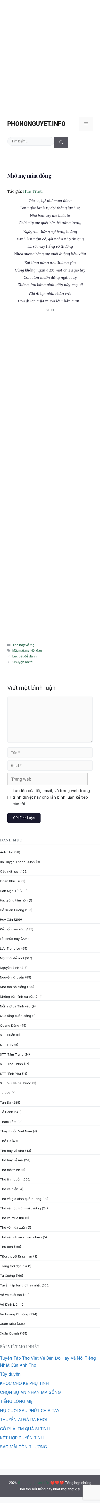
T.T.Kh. (5, 1093)
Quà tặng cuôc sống (15, 1016)
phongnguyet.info (36, 123)
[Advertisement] (50, 56)
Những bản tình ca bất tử (18, 996)
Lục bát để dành (24, 656)
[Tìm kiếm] (61, 142)
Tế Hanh (6, 1112)
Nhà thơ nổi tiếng (13, 987)
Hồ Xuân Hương (12, 910)
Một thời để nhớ (12, 958)
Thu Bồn (6, 1247)
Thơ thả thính (10, 1170)
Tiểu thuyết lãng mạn (16, 1256)
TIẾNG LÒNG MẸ (16, 1401)
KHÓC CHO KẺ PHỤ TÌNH (24, 1383)
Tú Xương (7, 1275)
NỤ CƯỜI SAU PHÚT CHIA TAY (29, 1410)
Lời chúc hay (10, 939)
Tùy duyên (10, 1374)
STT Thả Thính (11, 1064)
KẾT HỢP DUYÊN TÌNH (22, 1437)
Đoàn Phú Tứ (10, 881)
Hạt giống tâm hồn (14, 900)
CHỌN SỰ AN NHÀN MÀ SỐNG (30, 1392)
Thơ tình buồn (10, 1179)
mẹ (27, 650)
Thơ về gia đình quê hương (20, 1199)
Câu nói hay (9, 871)
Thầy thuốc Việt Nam (16, 1131)
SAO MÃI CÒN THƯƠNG (23, 1446)
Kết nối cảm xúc (12, 929)
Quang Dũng (9, 1025)
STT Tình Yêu (10, 1073)
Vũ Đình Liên (9, 1304)
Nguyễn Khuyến (12, 977)
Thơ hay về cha (12, 1151)
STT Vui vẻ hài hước (15, 1083)
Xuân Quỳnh (9, 1333)
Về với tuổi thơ (11, 1295)
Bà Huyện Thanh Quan (17, 862)
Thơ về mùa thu (12, 1218)
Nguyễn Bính (9, 968)
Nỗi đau (36, 650)
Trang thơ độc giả (13, 1266)
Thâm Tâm (8, 1122)
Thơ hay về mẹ (23, 645)
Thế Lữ (5, 1141)
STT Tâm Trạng (12, 1054)
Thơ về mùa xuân (13, 1227)
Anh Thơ (6, 852)
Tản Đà (5, 1102)
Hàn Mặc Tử (9, 891)
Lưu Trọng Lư (10, 948)
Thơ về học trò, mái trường (20, 1208)
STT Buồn (7, 1035)
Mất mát (18, 650)
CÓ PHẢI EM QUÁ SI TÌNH (25, 1428)
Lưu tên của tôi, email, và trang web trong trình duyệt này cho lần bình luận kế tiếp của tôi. (51, 797)
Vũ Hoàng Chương (14, 1314)
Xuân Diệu (8, 1324)
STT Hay (6, 1045)
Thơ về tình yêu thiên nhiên (21, 1237)
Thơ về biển (9, 1189)
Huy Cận (6, 919)
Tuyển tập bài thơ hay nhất (20, 1285)
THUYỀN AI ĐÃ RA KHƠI (23, 1419)
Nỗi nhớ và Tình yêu (15, 1006)
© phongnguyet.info (33, 1483)
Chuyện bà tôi (22, 662)
